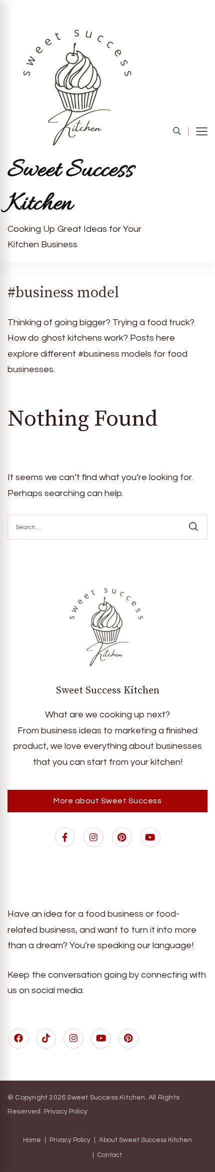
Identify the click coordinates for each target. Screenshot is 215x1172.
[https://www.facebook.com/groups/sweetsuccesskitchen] (18, 1039)
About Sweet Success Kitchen (145, 1140)
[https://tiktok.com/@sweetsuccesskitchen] (46, 1039)
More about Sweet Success (108, 801)
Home (32, 1140)
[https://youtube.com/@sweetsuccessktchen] (101, 1039)
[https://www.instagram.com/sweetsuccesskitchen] (74, 1039)
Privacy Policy (66, 1111)
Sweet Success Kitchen (71, 187)
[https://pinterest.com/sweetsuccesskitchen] (128, 1039)
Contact (110, 1155)
